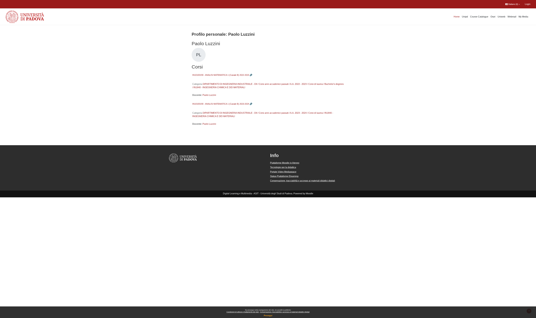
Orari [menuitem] (492, 16)
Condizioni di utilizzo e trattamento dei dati (243, 312)
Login (527, 4)
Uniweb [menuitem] (501, 16)
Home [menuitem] (457, 16)
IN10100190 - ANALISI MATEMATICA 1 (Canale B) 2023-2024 (220, 104)
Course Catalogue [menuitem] (479, 16)
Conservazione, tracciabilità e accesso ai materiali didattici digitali (285, 312)
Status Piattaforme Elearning (284, 176)
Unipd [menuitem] (465, 16)
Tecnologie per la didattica (283, 167)
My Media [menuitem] (523, 16)
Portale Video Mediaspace (283, 172)
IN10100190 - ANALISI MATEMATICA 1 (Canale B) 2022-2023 (220, 75)
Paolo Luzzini (209, 95)
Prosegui (268, 315)
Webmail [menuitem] (512, 16)
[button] (512, 4)
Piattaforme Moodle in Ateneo (284, 163)
